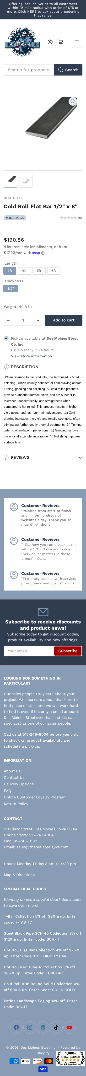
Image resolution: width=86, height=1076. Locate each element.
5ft (39, 271)
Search (72, 70)
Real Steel (13, 198)
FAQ (7, 790)
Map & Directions (19, 874)
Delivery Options (19, 784)
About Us (12, 771)
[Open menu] (77, 42)
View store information (31, 356)
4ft (24, 271)
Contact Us (14, 777)
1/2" (11, 288)
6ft (53, 271)
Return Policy (16, 804)
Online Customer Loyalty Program (34, 797)
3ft (10, 271)
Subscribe (68, 651)
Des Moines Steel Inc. (38, 1047)
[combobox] (43, 69)
